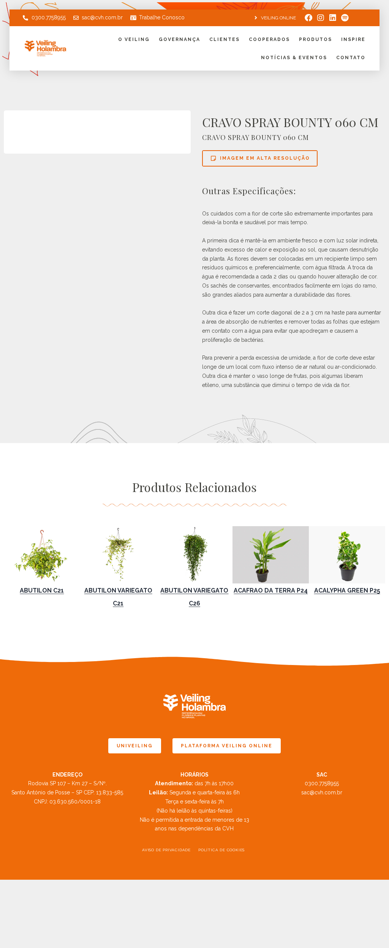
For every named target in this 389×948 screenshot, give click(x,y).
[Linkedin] (333, 18)
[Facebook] (308, 18)
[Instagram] (320, 18)
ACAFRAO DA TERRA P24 (271, 590)
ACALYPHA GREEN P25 (347, 590)
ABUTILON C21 (42, 590)
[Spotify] (345, 18)
